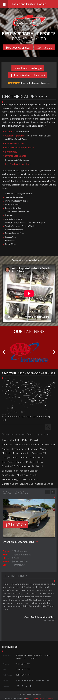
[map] (29, 395)
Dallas (25, 440)
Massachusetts (18, 448)
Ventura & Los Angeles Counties (36, 483)
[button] (54, 352)
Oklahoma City (39, 453)
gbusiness (18, 686)
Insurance (10, 131)
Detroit (34, 440)
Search (49, 427)
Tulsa (24, 479)
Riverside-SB (8, 466)
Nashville (6, 453)
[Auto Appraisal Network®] (29, 20)
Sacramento (23, 466)
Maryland (33, 448)
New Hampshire (21, 453)
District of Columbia (12, 444)
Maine (5, 448)
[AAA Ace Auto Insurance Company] (29, 351)
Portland (30, 461)
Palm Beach (8, 461)
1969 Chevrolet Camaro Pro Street (23, 541)
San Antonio (38, 466)
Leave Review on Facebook (29, 75)
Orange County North (31, 457)
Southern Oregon (11, 479)
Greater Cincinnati (33, 444)
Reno (40, 461)
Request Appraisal (18, 47)
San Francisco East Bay (26, 470)
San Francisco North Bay (15, 475)
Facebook (22, 686)
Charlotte (15, 440)
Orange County (10, 457)
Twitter (27, 686)
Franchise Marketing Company (39, 698)
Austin (5, 440)
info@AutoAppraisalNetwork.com (32, 680)
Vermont (33, 479)
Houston (50, 444)
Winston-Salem (10, 483)
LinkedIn (31, 686)
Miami (43, 448)
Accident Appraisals (15, 135)
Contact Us (44, 47)
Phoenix (20, 461)
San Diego (7, 470)
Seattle (33, 475)
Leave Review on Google (28, 68)
